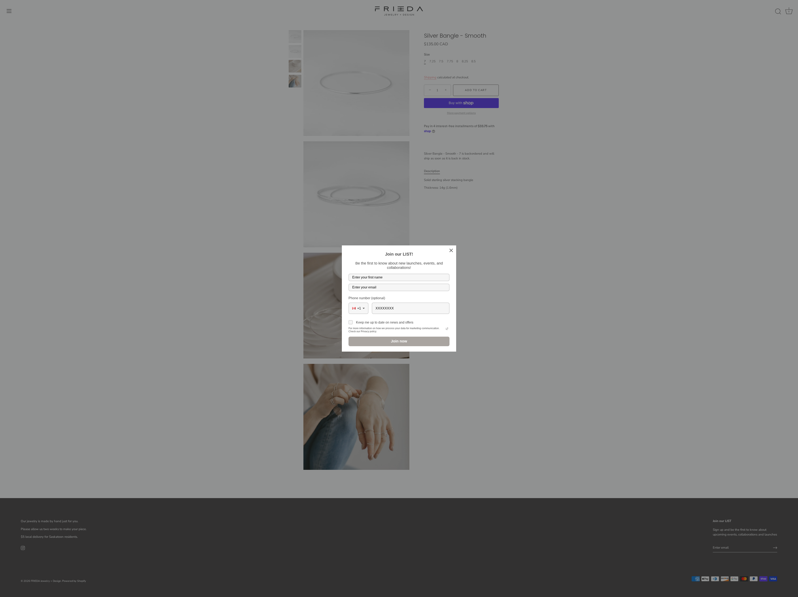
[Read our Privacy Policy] (447, 328)
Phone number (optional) (367, 298)
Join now (399, 341)
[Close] (451, 250)
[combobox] (358, 308)
